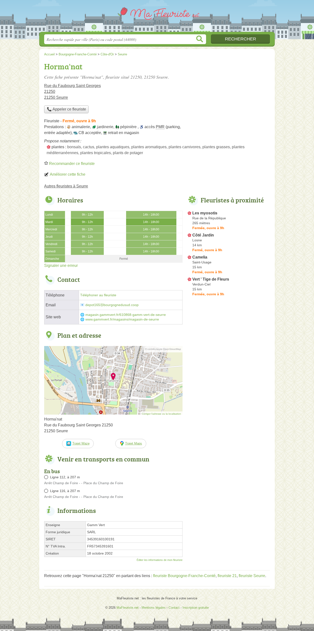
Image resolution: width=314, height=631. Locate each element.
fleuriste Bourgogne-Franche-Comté (184, 576)
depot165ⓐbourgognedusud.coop (112, 305)
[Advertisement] (228, 94)
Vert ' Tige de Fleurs (210, 279)
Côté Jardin (203, 235)
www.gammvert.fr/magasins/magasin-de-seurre (122, 319)
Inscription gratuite (196, 607)
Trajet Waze (81, 443)
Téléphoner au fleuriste (98, 295)
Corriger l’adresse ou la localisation (161, 413)
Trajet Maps (133, 443)
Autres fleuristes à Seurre (66, 186)
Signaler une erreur (61, 265)
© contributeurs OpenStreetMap (163, 349)
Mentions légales (154, 607)
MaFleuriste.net (157, 17)
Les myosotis (204, 213)
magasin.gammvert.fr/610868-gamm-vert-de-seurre (125, 315)
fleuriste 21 (227, 576)
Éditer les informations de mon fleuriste (160, 559)
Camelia (199, 257)
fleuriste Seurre (252, 576)
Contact (174, 607)
